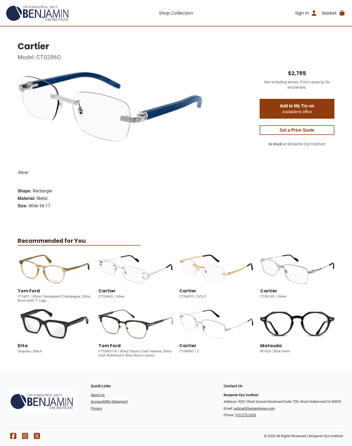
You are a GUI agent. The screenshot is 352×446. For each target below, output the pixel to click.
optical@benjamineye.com (254, 408)
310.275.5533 (245, 415)
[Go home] (47, 13)
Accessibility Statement (109, 401)
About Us (98, 395)
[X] (36, 437)
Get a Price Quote (297, 130)
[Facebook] (13, 437)
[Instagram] (25, 437)
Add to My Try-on (297, 108)
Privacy (96, 408)
